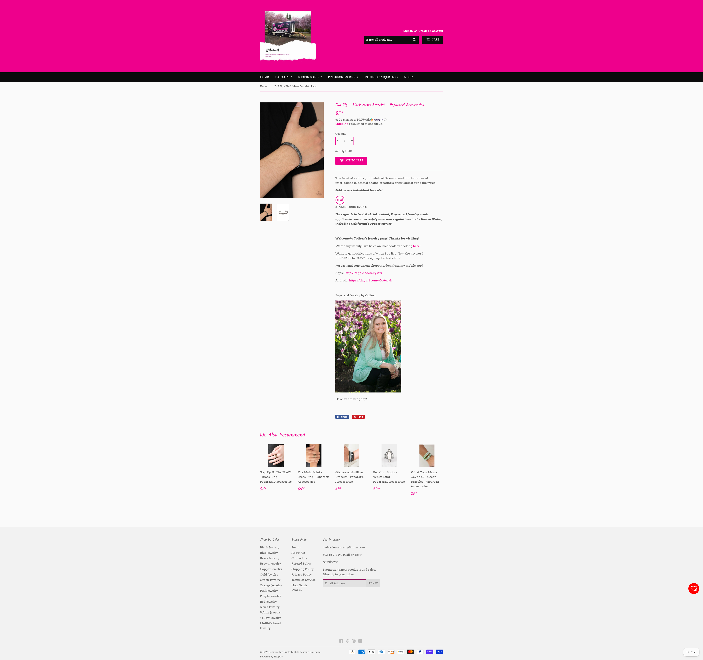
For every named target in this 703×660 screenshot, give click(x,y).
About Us (298, 552)
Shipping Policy (302, 569)
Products (282, 77)
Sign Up (373, 583)
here (416, 246)
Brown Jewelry (270, 563)
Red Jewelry (268, 601)
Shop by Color (309, 77)
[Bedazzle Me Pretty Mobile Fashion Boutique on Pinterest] (347, 641)
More (408, 77)
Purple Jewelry (270, 596)
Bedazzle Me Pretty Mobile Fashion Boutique (295, 652)
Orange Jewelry (271, 585)
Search (296, 547)
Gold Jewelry (269, 574)
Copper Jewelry (271, 569)
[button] (389, 119)
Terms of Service (303, 580)
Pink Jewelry (269, 590)
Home (264, 77)
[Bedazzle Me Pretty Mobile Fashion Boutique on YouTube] (360, 641)
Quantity (340, 133)
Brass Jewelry (269, 558)
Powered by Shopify (271, 656)
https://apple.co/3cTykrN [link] (363, 273)
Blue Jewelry (269, 552)
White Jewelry (270, 612)
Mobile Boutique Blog (381, 77)
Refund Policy (301, 563)
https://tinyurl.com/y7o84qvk (370, 280)
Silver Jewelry (270, 607)
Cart (435, 39)
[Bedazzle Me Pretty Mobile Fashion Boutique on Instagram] (354, 641)
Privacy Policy (301, 574)
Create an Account (431, 31)
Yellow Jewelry (270, 618)
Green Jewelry (270, 580)
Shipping (341, 124)
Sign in (408, 31)
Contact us (299, 558)
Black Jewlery (269, 547)
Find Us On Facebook (343, 77)
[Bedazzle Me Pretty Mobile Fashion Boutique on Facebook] (341, 641)
